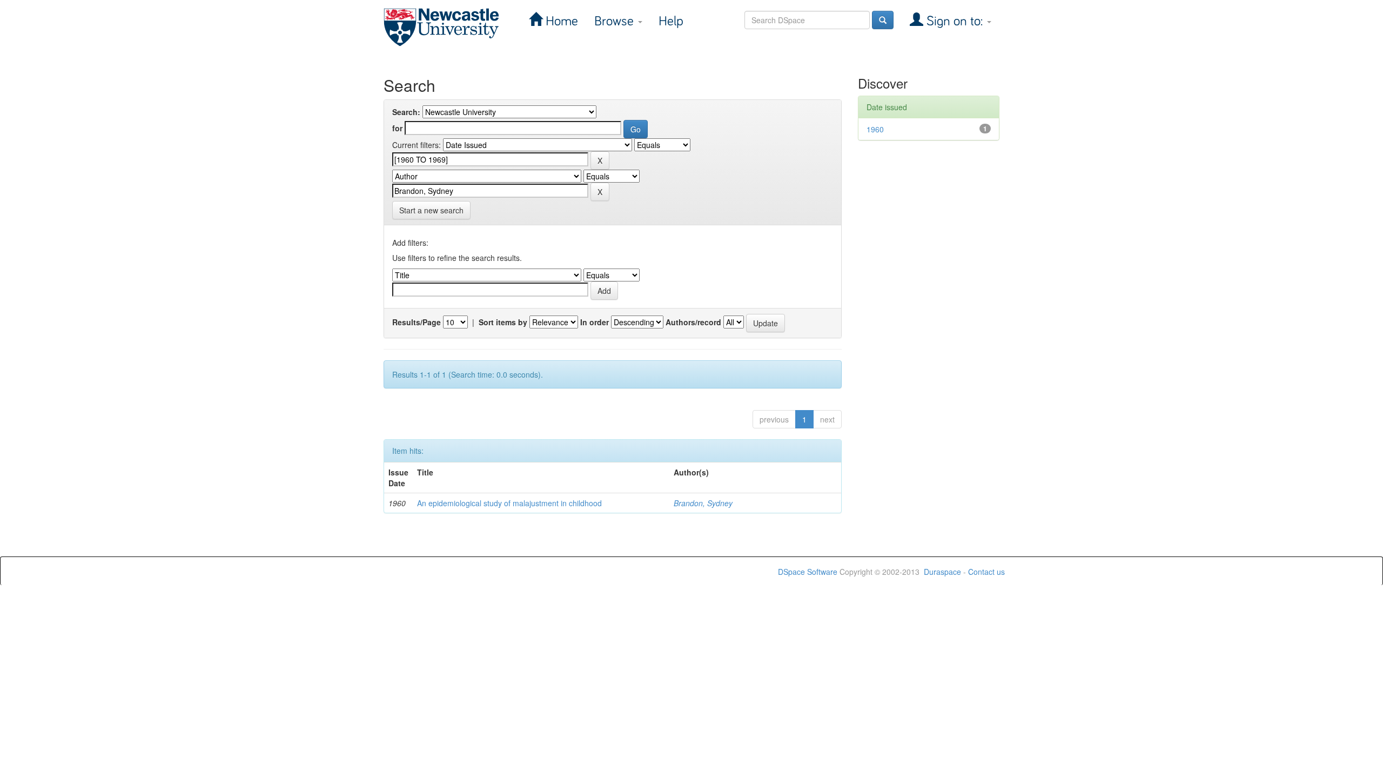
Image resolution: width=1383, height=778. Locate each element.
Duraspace (942, 571)
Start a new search (431, 210)
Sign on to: (954, 21)
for (397, 128)
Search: (406, 111)
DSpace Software (807, 571)
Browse (615, 21)
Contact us (986, 571)
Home (560, 21)
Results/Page (416, 322)
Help (671, 21)
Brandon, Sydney (703, 503)
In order (594, 322)
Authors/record (693, 322)
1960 (875, 129)
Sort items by (503, 322)
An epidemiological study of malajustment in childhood (509, 503)
